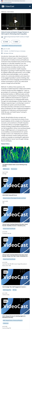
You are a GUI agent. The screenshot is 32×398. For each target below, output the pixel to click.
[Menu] (30, 6)
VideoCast (3, 11)
